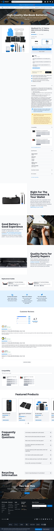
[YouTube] (43, 519)
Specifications (34, 150)
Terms (16, 507)
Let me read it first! (36, 507)
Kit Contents (33, 173)
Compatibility (33, 127)
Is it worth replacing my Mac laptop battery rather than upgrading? (36, 450)
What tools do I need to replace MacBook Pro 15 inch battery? (41, 65)
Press (9, 511)
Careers (3, 510)
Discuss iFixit (4, 508)
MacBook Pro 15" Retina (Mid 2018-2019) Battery (43, 7)
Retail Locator (10, 507)
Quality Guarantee (34, 262)
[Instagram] (41, 519)
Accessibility (17, 504)
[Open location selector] (48, 2)
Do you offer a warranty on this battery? (33, 463)
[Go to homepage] (6, 2)
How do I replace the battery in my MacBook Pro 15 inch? (42, 62)
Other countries (46, 529)
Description (33, 85)
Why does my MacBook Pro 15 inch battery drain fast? (41, 59)
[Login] (52, 2)
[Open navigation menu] (1, 2)
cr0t (5, 337)
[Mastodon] (45, 519)
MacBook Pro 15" (18, 7)
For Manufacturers (11, 510)
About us (3, 504)
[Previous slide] (26, 423)
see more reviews (27, 362)
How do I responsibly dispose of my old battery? (35, 473)
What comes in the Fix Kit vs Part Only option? (34, 440)
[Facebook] (37, 519)
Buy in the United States (41, 49)
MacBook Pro (12, 7)
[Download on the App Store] (24, 506)
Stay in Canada (41, 51)
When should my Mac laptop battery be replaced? (35, 436)
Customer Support (3, 506)
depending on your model (36, 207)
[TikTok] (35, 519)
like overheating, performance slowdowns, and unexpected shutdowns (11, 233)
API (2, 511)
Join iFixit (48, 72)
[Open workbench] (45, 2)
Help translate (4, 519)
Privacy (16, 505)
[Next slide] (28, 423)
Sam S (6, 325)
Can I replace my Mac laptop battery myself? (34, 455)
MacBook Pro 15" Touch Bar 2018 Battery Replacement (15, 283)
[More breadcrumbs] (2, 7)
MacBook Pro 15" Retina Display (28, 7)
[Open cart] (50, 2)
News (9, 513)
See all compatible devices (36, 147)
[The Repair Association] (51, 519)
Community (10, 504)
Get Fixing (27, 493)
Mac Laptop (7, 7)
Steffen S (6, 350)
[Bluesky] (47, 519)
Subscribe (49, 505)
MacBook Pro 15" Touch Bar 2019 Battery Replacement (41, 283)
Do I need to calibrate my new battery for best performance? (34, 445)
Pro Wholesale (10, 505)
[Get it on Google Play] (24, 509)
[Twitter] (39, 519)
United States (38, 529)
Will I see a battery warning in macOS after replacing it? (36, 459)
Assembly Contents (35, 170)
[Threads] (49, 519)
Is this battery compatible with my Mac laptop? (34, 432)
